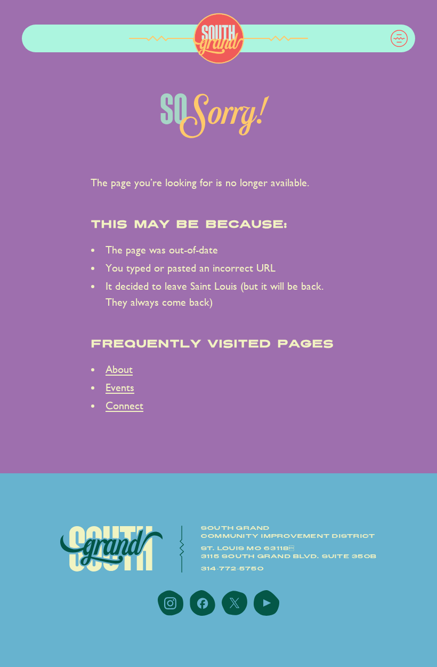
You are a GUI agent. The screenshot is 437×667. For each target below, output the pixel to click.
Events (120, 388)
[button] (399, 38)
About (119, 369)
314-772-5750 (232, 569)
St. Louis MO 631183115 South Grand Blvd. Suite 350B (289, 552)
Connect (124, 406)
